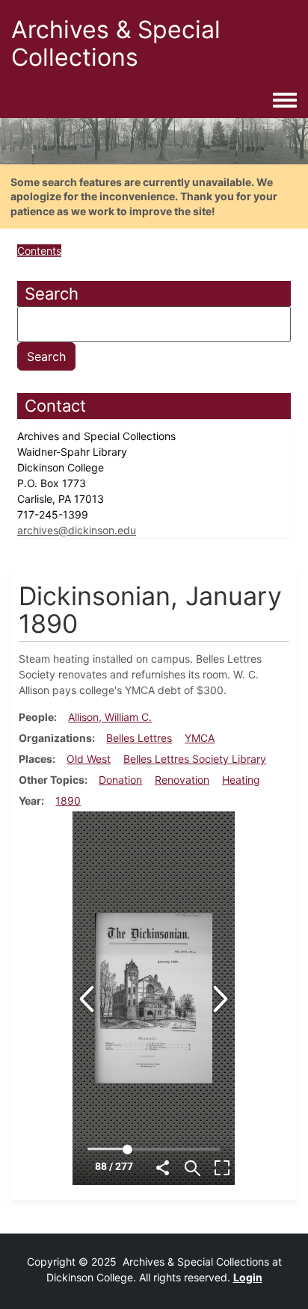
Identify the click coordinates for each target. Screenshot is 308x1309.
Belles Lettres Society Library (194, 758)
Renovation (182, 779)
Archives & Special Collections (116, 43)
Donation (120, 779)
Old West (89, 758)
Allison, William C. (110, 717)
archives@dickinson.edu (76, 530)
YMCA (200, 737)
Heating (241, 779)
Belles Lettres (139, 737)
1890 (68, 800)
